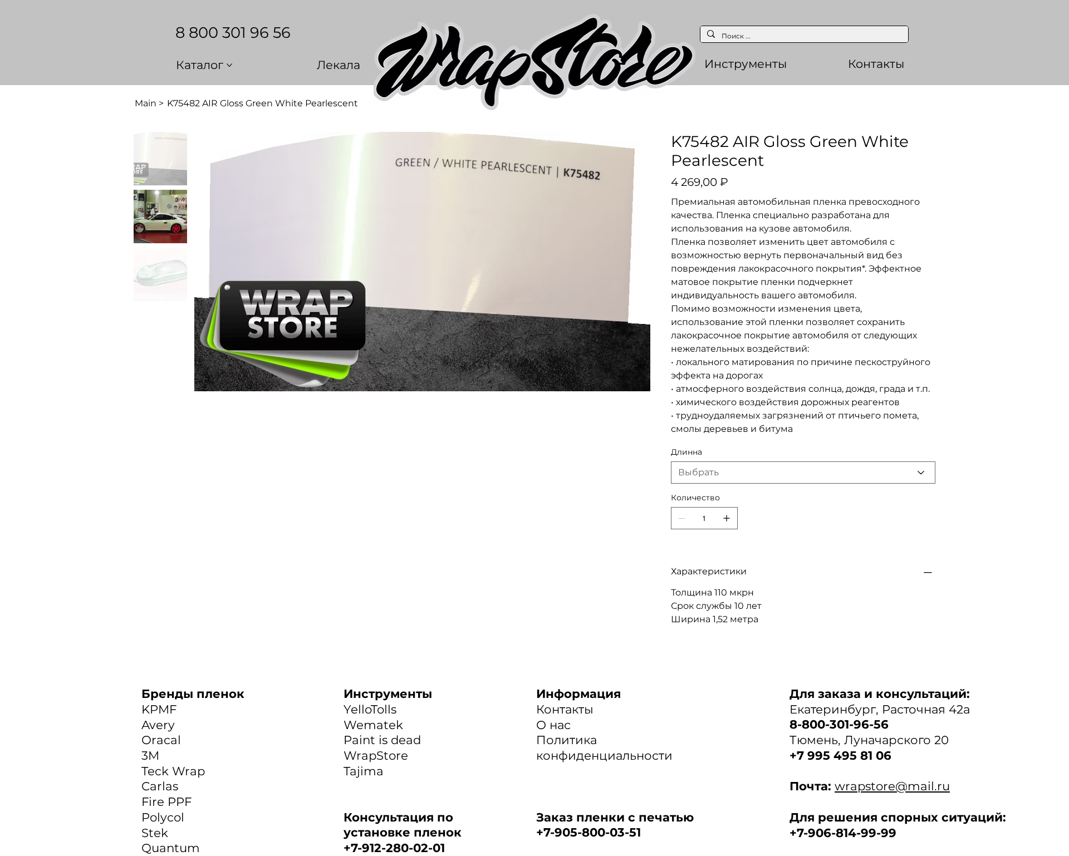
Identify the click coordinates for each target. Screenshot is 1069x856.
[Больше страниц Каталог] (229, 65)
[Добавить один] (726, 518)
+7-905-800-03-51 (588, 832)
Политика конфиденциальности (604, 747)
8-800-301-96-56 (839, 724)
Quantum (170, 847)
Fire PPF (166, 801)
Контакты (565, 709)
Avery (158, 724)
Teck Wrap (173, 771)
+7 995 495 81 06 (840, 755)
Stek (154, 832)
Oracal (161, 739)
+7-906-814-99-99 (843, 832)
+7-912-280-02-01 (394, 847)
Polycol (162, 817)
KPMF (158, 709)
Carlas (159, 786)
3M (150, 755)
